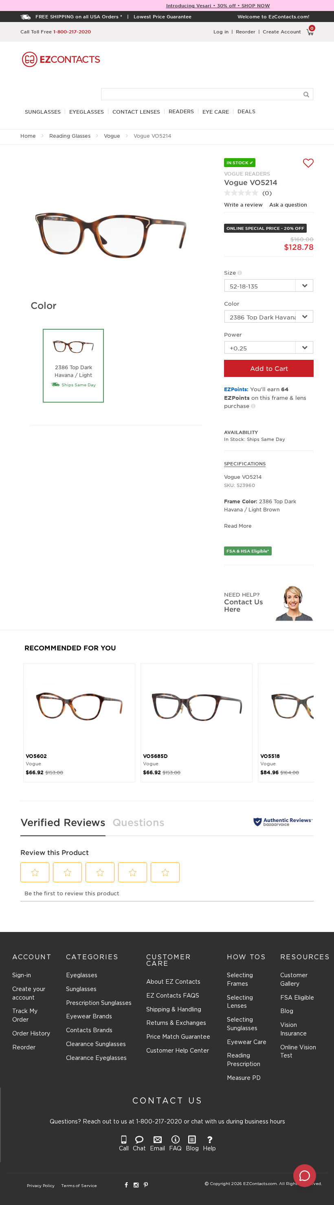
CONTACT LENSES (136, 111)
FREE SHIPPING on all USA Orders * (78, 16)
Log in (221, 31)
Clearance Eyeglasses (96, 1058)
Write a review (243, 204)
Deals (246, 111)
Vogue (112, 135)
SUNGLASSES (43, 111)
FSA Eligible (297, 998)
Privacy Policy (41, 1186)
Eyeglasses (81, 975)
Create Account (282, 31)
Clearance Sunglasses (96, 1044)
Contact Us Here (243, 605)
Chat (139, 1148)
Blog (286, 1011)
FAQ (175, 1148)
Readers (181, 111)
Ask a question (288, 204)
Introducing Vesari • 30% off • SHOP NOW (218, 5)
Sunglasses (81, 989)
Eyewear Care (246, 1042)
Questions (138, 822)
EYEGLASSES (86, 111)
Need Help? (241, 594)
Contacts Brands (89, 1030)
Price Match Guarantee (178, 1037)
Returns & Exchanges (176, 1023)
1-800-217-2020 (72, 31)
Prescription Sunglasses (99, 1003)
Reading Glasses (69, 135)
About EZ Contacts (173, 982)
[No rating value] (243, 192)
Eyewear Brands (89, 1016)
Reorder (245, 31)
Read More (238, 525)
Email (157, 1148)
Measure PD (244, 1078)
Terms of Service (79, 1186)
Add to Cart (269, 368)
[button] (35, 872)
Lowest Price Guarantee (162, 16)
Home (28, 135)
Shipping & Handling (173, 1009)
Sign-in (21, 975)
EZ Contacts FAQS (172, 996)
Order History (31, 1033)
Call (124, 1148)
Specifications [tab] (245, 463)
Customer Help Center (177, 1051)
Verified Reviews (62, 822)
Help (209, 1148)
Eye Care (215, 111)
